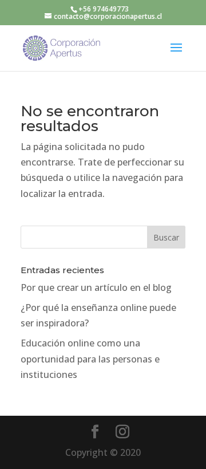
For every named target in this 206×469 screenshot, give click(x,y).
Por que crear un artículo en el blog (96, 287)
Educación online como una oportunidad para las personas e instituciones (90, 358)
